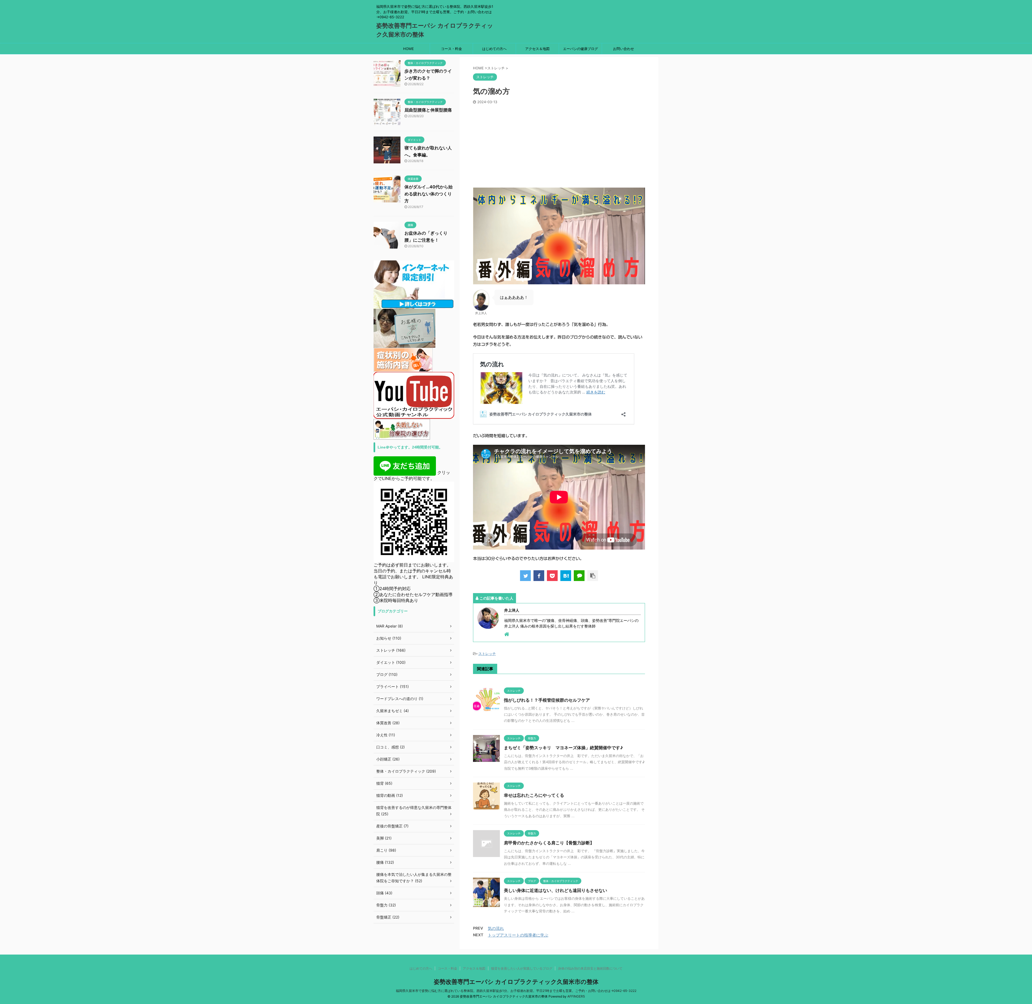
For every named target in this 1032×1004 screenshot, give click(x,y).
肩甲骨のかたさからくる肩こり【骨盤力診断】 (549, 842)
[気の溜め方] (565, 575)
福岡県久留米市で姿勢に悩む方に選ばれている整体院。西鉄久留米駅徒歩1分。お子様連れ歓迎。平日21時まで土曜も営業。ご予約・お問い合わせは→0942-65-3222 (516, 991)
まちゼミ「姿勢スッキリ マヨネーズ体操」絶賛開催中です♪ (563, 747)
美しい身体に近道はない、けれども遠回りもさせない (555, 890)
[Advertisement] (559, 144)
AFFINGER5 (576, 996)
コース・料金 (451, 48)
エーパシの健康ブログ (580, 48)
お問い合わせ (623, 48)
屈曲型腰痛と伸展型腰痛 (428, 110)
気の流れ (496, 928)
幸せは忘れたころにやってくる (534, 795)
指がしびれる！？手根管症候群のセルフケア (547, 700)
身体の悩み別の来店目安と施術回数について (590, 968)
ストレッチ (487, 653)
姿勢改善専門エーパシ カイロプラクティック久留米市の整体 (516, 981)
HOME (408, 48)
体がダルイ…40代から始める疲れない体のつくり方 (428, 193)
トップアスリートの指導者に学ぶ (518, 935)
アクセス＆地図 (537, 48)
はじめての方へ (494, 48)
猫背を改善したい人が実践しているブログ (521, 968)
